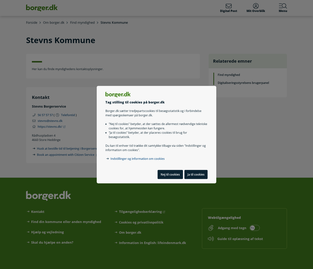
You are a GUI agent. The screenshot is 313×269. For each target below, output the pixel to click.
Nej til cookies (170, 174)
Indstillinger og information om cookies (137, 158)
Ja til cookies (196, 174)
